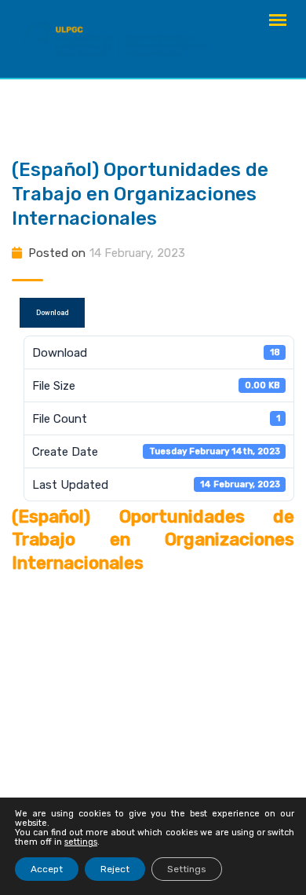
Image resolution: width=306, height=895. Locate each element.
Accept (47, 869)
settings (80, 842)
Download (52, 313)
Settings (186, 869)
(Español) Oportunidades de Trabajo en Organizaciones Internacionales (140, 194)
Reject (114, 869)
